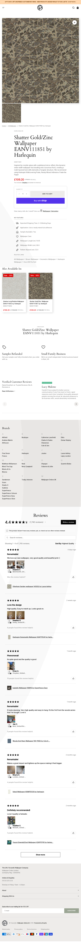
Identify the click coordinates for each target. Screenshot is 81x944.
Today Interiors (27, 480)
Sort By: (58, 543)
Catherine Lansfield (48, 437)
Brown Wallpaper (32, 259)
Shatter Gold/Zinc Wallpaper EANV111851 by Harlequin (39, 302)
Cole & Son (45, 445)
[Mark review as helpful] (73, 577)
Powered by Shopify (40, 923)
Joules (43, 453)
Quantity (19, 189)
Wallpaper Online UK (48, 480)
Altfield (4, 437)
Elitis (62, 437)
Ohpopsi (44, 464)
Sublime (5, 488)
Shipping (24, 182)
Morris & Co (6, 469)
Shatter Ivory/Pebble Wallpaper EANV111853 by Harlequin (13, 302)
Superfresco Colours (9, 493)
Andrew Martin (7, 440)
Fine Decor (6, 453)
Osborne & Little (47, 466)
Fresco (4, 456)
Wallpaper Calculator (50, 211)
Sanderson (6, 480)
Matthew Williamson (9, 464)
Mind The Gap (7, 466)
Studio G (5, 485)
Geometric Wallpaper (48, 259)
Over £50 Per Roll (30, 262)
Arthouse (5, 443)
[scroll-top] (76, 939)
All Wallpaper (12, 126)
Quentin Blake (66, 464)
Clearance (45, 443)
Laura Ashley (65, 453)
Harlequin (25, 453)
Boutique (25, 437)
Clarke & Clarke (46, 440)
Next (23, 464)
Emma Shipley (66, 440)
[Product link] (14, 292)
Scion (4, 482)
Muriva (4, 472)
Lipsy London (66, 456)
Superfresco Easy (8, 496)
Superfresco (6, 490)
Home (4, 126)
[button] (3, 7)
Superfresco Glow (8, 499)
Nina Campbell (27, 466)
